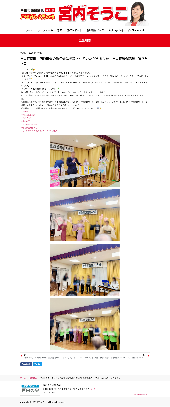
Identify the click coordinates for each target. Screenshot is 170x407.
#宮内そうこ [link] (26, 118)
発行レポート (74, 30)
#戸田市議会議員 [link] (28, 114)
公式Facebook (136, 30)
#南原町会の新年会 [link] (29, 124)
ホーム (29, 30)
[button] (26, 364)
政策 (59, 30)
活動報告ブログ (95, 30)
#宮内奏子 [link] (25, 121)
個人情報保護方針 (141, 394)
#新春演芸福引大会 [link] (29, 127)
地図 (93, 389)
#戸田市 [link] (24, 111)
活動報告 (33, 377)
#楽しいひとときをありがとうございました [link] (39, 131)
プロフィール (45, 30)
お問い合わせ (116, 30)
